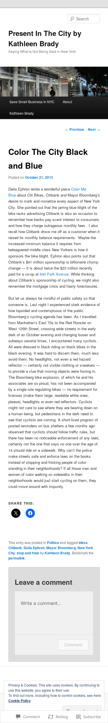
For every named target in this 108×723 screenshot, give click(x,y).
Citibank (15, 547)
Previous (74, 129)
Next (94, 129)
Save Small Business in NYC (32, 101)
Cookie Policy (19, 700)
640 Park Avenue (54, 274)
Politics (53, 542)
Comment (73, 644)
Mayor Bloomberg (61, 547)
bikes (83, 542)
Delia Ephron (34, 547)
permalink (16, 558)
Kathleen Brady (22, 113)
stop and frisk (28, 552)
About (67, 101)
